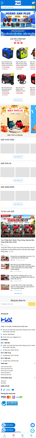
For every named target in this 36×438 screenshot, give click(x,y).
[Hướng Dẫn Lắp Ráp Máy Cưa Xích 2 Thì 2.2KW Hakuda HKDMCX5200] (5, 258)
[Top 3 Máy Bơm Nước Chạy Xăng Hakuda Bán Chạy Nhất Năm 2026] (18, 226)
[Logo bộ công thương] (9, 403)
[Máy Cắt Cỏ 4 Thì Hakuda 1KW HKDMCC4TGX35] (21, 79)
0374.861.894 (14, 361)
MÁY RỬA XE (6, 163)
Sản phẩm (3, 383)
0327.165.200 (14, 355)
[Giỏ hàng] (33, 3)
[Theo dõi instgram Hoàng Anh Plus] (13, 390)
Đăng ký (31, 304)
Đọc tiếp (11, 251)
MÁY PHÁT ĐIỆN (7, 140)
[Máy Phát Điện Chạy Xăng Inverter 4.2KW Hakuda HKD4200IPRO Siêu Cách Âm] (21, 53)
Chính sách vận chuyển (7, 370)
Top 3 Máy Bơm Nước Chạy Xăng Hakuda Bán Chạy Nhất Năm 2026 (17, 241)
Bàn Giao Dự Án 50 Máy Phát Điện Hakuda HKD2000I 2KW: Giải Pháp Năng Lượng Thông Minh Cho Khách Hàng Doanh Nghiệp (23, 267)
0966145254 (11, 334)
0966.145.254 (14, 350)
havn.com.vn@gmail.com (14, 337)
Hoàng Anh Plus (16, 432)
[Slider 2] (18, 19)
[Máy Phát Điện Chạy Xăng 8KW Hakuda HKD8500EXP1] (7, 79)
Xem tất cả (17, 100)
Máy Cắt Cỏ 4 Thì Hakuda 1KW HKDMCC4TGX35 (20, 89)
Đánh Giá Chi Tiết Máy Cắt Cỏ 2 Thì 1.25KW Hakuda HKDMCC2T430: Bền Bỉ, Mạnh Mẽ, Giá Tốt (22, 277)
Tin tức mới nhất (7, 211)
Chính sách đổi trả (5, 372)
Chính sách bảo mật (6, 374)
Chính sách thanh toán (7, 368)
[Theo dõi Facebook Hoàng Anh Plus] (1, 390)
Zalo (8, 390)
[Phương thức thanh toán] (11, 397)
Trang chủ (3, 381)
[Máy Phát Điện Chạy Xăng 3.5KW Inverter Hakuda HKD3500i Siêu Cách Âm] (7, 53)
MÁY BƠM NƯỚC (7, 187)
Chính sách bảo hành (6, 366)
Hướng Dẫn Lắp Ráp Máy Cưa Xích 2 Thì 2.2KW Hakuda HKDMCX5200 (23, 257)
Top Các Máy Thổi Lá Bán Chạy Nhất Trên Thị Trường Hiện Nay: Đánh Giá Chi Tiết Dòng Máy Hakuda (22, 286)
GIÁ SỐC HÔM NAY (18, 39)
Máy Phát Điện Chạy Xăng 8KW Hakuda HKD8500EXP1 (7, 89)
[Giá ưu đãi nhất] (18, 32)
